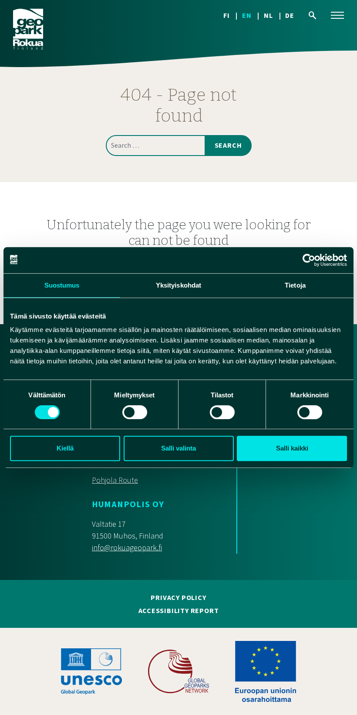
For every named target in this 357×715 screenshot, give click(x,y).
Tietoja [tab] (295, 285)
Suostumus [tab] (62, 285)
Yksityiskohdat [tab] (178, 285)
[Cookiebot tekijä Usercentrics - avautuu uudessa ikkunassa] (309, 260)
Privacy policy (178, 598)
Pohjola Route (115, 480)
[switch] (134, 412)
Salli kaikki (292, 448)
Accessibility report (178, 611)
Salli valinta (178, 448)
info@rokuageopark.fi (127, 547)
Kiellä (65, 448)
